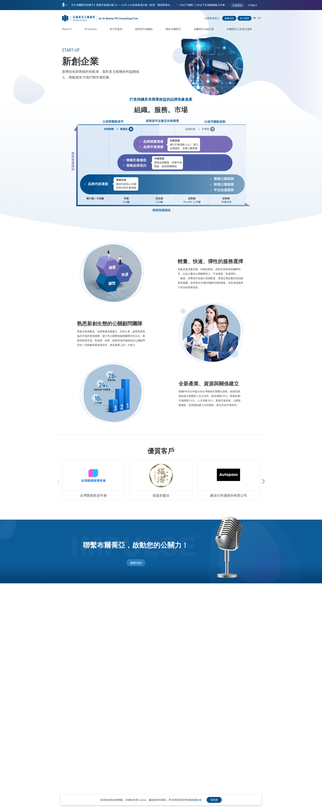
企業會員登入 (212, 18)
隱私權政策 (195, 799)
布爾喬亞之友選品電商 (239, 29)
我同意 (214, 799)
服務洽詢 (229, 18)
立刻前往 (237, 5)
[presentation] (58, 481)
